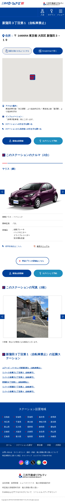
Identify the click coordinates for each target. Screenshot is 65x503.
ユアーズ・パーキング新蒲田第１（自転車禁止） (22, 368)
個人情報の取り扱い (30, 487)
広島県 (7, 436)
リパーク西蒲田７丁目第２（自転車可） (18, 387)
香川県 (18, 436)
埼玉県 (7, 422)
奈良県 (41, 432)
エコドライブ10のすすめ (42, 455)
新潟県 (53, 422)
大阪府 (18, 432)
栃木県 (41, 417)
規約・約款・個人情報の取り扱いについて (42, 452)
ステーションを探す (24, 445)
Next (62, 192)
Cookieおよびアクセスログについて (17, 492)
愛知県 (53, 427)
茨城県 (30, 417)
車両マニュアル (43, 246)
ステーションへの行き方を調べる (18, 124)
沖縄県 (53, 436)
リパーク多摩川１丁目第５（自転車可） (18, 372)
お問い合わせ (7, 452)
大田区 (58, 445)
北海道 (7, 417)
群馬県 (53, 417)
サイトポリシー (19, 452)
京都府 (7, 432)
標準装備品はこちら (13, 246)
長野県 (30, 427)
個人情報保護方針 (43, 483)
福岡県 (30, 436)
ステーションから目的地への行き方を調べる (23, 129)
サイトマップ (27, 455)
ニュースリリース (27, 483)
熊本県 (41, 436)
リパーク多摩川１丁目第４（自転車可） (18, 391)
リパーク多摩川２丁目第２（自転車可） (18, 377)
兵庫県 (30, 432)
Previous (2, 192)
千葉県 (18, 422)
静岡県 (41, 427)
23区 (49, 445)
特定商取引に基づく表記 (11, 455)
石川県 (18, 427)
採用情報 (14, 483)
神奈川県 (42, 422)
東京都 (30, 422)
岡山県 (53, 432)
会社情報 (6, 483)
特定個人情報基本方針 (11, 487)
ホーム (9, 445)
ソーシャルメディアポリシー (45, 492)
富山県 (7, 427)
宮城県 (18, 417)
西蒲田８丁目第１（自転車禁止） (15, 382)
